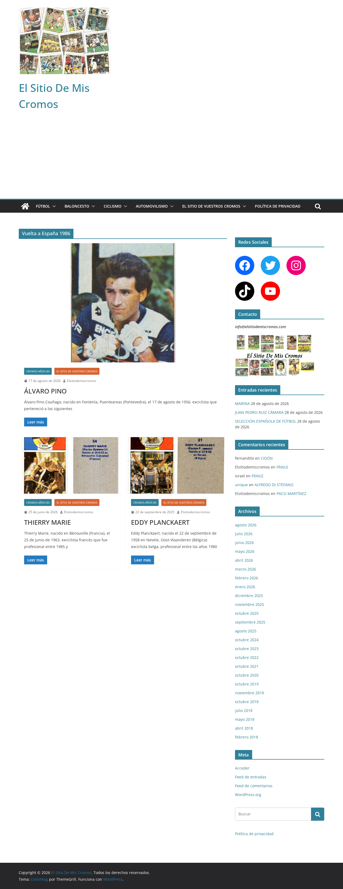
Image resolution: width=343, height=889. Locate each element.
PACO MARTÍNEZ (291, 493)
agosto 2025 (245, 630)
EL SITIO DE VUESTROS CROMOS (211, 206)
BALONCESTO (77, 206)
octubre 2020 (247, 675)
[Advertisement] (171, 158)
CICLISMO (112, 206)
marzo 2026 (245, 569)
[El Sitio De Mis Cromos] (25, 206)
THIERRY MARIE (47, 522)
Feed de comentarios (254, 785)
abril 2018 (244, 728)
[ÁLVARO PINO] (123, 302)
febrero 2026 (246, 577)
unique (241, 484)
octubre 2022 (247, 657)
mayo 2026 (244, 551)
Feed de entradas (250, 776)
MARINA (242, 403)
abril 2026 (244, 560)
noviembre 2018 (249, 692)
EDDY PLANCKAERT (160, 522)
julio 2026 (243, 533)
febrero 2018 (246, 737)
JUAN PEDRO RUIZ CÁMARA (259, 412)
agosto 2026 (245, 524)
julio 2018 (243, 710)
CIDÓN (267, 458)
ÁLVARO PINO (45, 391)
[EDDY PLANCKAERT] (176, 465)
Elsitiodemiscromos (81, 380)
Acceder (242, 768)
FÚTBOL (43, 206)
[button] (53, 206)
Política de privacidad (277, 206)
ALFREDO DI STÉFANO (274, 484)
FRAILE (282, 467)
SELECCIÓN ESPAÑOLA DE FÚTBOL (265, 421)
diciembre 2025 (249, 595)
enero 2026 (245, 586)
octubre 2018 (247, 701)
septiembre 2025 (250, 622)
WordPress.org (248, 794)
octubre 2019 (247, 684)
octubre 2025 (247, 613)
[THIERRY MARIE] (69, 465)
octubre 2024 (247, 639)
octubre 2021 (247, 666)
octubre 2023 (247, 648)
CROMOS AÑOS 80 (38, 371)
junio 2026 (244, 542)
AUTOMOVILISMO (152, 206)
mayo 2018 (244, 719)
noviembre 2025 (249, 604)
